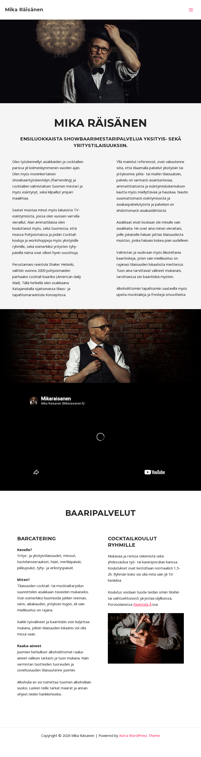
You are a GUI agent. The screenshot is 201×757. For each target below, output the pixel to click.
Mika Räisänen (24, 10)
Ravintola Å (142, 604)
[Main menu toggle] (191, 10)
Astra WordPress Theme (139, 735)
